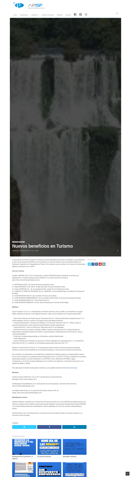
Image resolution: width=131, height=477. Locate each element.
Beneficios (34, 15)
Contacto (68, 15)
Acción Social (15, 241)
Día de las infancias (44, 456)
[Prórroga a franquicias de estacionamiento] (24, 463)
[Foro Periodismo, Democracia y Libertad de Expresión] (75, 463)
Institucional (23, 15)
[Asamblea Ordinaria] (75, 440)
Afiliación (59, 15)
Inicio (15, 15)
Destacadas (21, 241)
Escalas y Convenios (48, 15)
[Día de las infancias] (49, 440)
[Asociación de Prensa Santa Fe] (65, 5)
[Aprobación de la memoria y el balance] (24, 440)
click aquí (74, 368)
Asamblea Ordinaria (69, 456)
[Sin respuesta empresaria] (49, 463)
